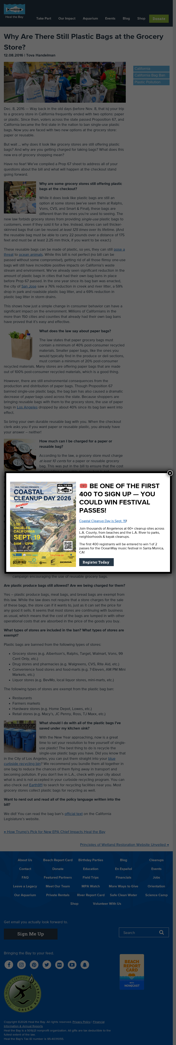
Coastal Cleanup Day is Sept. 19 (102, 521)
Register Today (96, 562)
